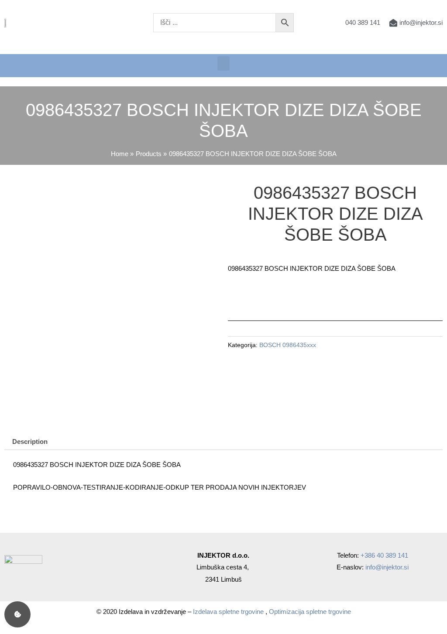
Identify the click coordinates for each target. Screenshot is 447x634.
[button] (223, 63)
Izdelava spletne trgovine (228, 611)
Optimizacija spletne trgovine (310, 611)
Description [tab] (30, 441)
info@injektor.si (387, 567)
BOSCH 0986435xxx (287, 345)
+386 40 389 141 (384, 555)
